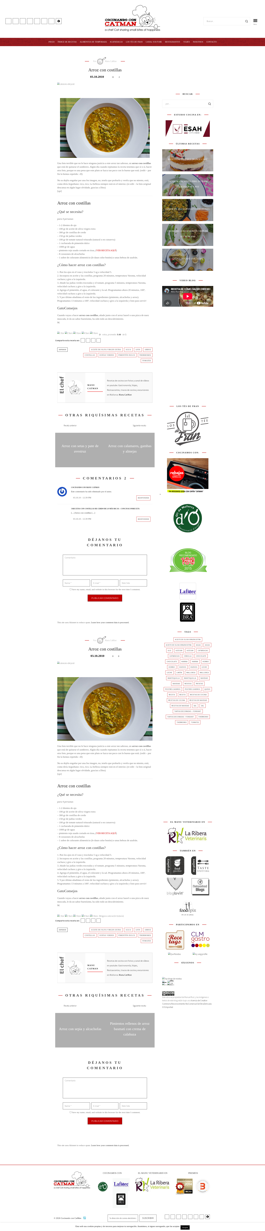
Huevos (182, 667)
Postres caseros (172, 689)
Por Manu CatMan (105, 61)
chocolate (201, 656)
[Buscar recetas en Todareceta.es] (172, 978)
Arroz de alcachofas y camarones (188, 209)
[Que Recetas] (174, 954)
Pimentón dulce (126, 355)
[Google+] (93, 340)
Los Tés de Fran (134, 42)
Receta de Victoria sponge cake (187, 159)
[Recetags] (175, 940)
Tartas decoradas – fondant (187, 711)
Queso (207, 689)
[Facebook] (83, 340)
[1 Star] (60, 333)
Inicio (51, 42)
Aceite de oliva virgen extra (106, 350)
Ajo (169, 650)
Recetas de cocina (198, 695)
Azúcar (179, 650)
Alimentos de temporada (93, 42)
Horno (206, 661)
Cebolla (188, 656)
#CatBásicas (116, 42)
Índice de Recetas (67, 42)
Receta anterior (70, 425)
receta (172, 695)
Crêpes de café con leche (187, 259)
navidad (204, 678)
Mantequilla (174, 678)
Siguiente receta (139, 425)
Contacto (211, 42)
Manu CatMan (125, 394)
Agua (128, 350)
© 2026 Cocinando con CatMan (68, 1218)
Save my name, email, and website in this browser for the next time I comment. (106, 589)
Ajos (138, 350)
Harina (184, 661)
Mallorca (190, 672)
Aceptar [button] (185, 1227)
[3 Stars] (77, 333)
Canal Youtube (154, 42)
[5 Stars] (94, 333)
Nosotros (198, 42)
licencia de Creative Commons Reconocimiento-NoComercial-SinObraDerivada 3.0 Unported (187, 1003)
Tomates (146, 361)
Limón (179, 672)
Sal (195, 706)
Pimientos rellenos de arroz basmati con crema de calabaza (130, 1029)
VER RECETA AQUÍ (106, 250)
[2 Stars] (69, 333)
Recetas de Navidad (198, 700)
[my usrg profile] (200, 954)
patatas (188, 684)
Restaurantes (172, 42)
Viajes (186, 42)
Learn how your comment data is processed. (110, 622)
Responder (143, 498)
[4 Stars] (85, 333)
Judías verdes (106, 355)
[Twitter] (88, 340)
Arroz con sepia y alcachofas (80, 1029)
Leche (204, 667)
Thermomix (145, 355)
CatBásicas (203, 650)
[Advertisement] (187, 69)
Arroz (148, 350)
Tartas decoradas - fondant (180, 717)
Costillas (90, 355)
